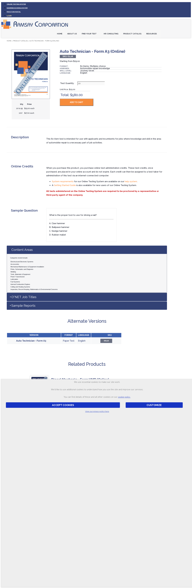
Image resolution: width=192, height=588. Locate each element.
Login (9, 15)
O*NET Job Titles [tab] (23, 297)
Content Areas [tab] (22, 250)
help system (131, 181)
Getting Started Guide (65, 185)
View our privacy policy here (97, 411)
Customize (154, 405)
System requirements (63, 181)
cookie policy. (124, 396)
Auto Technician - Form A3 (31, 340)
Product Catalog (132, 34)
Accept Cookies (63, 405)
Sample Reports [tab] (23, 305)
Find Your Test (89, 34)
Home (59, 34)
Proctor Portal (14, 12)
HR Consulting (111, 34)
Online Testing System (16, 4)
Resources (151, 34)
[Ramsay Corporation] (35, 29)
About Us (72, 34)
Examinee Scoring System (17, 8)
